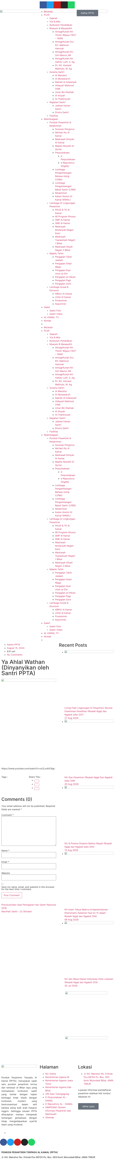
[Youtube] (57, 4)
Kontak (47, 320)
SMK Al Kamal (62, 223)
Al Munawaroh (62, 78)
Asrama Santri (57, 72)
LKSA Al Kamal (63, 297)
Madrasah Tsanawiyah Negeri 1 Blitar (65, 240)
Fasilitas (54, 115)
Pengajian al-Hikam (65, 277)
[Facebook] (43, 4)
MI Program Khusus (65, 216)
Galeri (47, 307)
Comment (7, 815)
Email (5, 862)
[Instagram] (64, 4)
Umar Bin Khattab (64, 92)
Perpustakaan (62, 152)
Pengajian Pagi (63, 280)
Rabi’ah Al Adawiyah (65, 82)
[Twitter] (50, 4)
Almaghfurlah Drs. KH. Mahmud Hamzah (64, 45)
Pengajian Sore (63, 283)
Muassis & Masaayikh (61, 28)
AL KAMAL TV (51, 317)
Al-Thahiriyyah (62, 98)
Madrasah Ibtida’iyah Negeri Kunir (64, 230)
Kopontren (60, 303)
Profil (47, 14)
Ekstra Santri (62, 112)
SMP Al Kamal (62, 219)
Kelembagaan (51, 119)
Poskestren (61, 300)
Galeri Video (56, 313)
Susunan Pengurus (64, 129)
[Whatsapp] (71, 4)
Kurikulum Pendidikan (61, 25)
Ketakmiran (61, 193)
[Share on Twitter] (36, 785)
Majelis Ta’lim (57, 253)
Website (5, 873)
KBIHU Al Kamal (63, 293)
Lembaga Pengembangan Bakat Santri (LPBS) (65, 186)
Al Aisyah (60, 95)
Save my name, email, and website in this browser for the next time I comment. (27, 888)
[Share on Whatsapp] (36, 788)
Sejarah (53, 18)
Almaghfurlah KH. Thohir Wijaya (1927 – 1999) (65, 35)
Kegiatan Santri (57, 102)
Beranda (48, 11)
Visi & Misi (55, 21)
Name (5, 850)
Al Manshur (61, 75)
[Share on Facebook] (36, 781)
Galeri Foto (55, 310)
